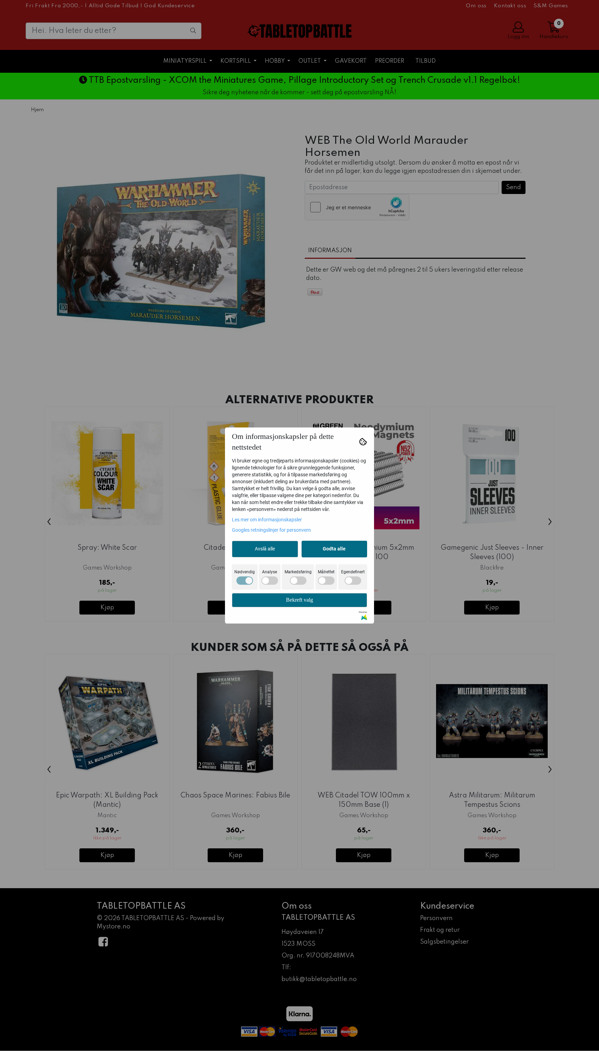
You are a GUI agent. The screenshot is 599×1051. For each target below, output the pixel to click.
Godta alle (334, 548)
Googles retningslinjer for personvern (271, 530)
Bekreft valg (299, 600)
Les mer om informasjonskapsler (267, 519)
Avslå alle (265, 548)
